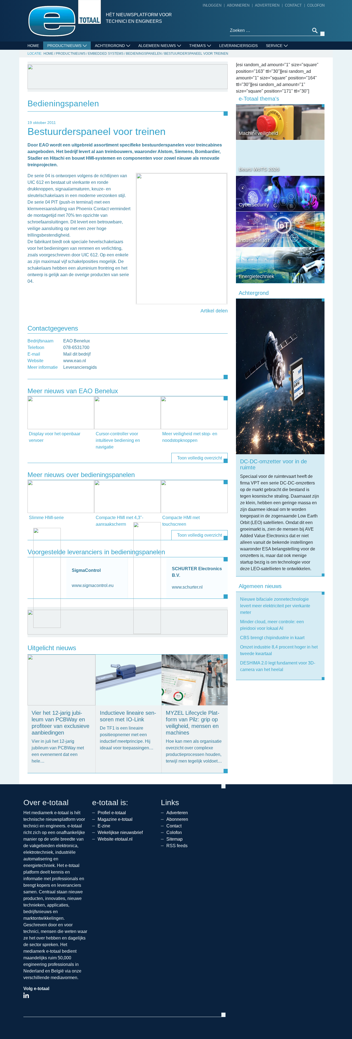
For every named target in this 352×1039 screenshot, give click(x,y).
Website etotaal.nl (115, 839)
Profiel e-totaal (112, 812)
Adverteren (267, 5)
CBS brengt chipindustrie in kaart (272, 637)
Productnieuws (64, 45)
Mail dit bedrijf (76, 354)
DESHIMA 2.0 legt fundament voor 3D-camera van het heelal (277, 666)
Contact (293, 5)
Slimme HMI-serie (46, 517)
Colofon (315, 5)
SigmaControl (86, 570)
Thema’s (197, 45)
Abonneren (238, 5)
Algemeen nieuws (157, 45)
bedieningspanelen (144, 54)
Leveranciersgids (238, 45)
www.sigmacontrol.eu (93, 585)
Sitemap (174, 839)
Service (274, 45)
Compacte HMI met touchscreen (181, 521)
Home (33, 45)
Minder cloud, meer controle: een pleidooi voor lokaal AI (272, 625)
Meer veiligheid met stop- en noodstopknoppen (189, 437)
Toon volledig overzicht (199, 458)
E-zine (104, 826)
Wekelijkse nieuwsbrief (120, 832)
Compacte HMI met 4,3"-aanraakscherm (119, 521)
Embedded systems (105, 54)
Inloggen (212, 5)
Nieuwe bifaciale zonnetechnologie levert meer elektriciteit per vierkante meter (275, 606)
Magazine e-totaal (115, 819)
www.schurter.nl (187, 587)
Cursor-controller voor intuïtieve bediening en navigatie (118, 440)
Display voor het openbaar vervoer (54, 437)
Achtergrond (110, 45)
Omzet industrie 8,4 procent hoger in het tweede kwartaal (279, 650)
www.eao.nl (74, 360)
